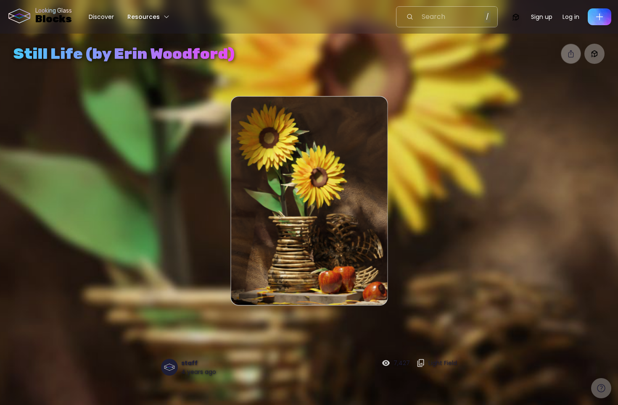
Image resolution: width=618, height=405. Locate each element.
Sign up (541, 17)
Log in (571, 17)
